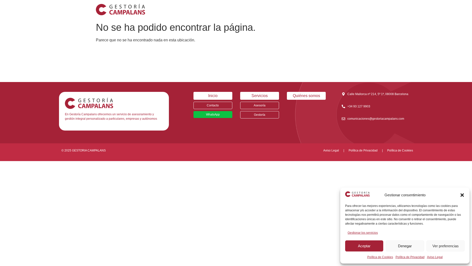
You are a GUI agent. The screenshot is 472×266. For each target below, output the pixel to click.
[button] (462, 195)
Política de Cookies (380, 257)
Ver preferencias (445, 246)
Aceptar (364, 246)
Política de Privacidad (410, 257)
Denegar (405, 246)
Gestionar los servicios (363, 232)
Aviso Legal (435, 257)
